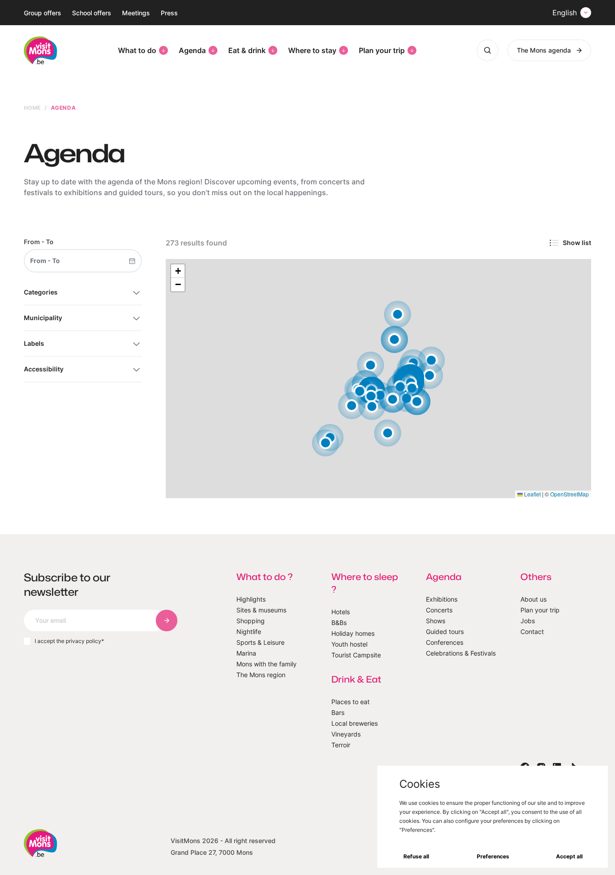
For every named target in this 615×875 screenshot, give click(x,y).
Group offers (42, 13)
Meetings (136, 13)
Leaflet (532, 494)
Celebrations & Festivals (461, 653)
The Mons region (260, 675)
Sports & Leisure (260, 642)
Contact (532, 631)
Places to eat (350, 701)
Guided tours (445, 631)
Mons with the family (266, 664)
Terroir (340, 745)
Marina (246, 653)
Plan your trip (382, 50)
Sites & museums (261, 610)
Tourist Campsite (356, 655)
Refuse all (416, 856)
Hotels (340, 612)
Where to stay (312, 50)
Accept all (569, 856)
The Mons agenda (544, 50)
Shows (435, 621)
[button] (371, 406)
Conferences (444, 642)
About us (533, 599)
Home (32, 107)
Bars (337, 712)
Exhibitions (441, 599)
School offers (91, 13)
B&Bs (339, 622)
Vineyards (346, 734)
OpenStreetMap (569, 494)
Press (169, 13)
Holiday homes (353, 633)
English (564, 12)
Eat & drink (247, 50)
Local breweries (354, 723)
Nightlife (248, 631)
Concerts (439, 610)
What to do (137, 50)
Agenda (192, 50)
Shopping (250, 621)
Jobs (527, 621)
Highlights (251, 599)
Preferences (493, 856)
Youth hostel (349, 644)
